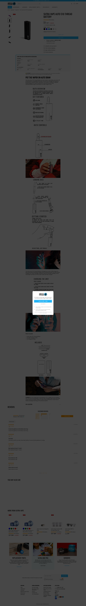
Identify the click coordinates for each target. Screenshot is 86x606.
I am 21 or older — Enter (43, 301)
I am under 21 (43, 303)
